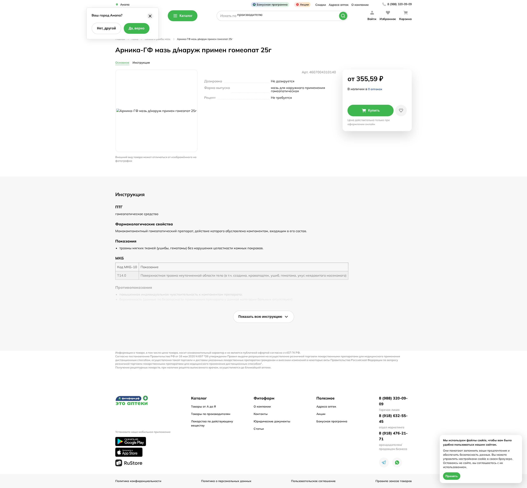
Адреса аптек (339, 5)
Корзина (405, 19)
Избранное (388, 19)
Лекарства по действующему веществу (212, 423)
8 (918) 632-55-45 (393, 418)
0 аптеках (375, 89)
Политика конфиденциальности (138, 481)
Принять (451, 476)
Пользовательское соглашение (313, 481)
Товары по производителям (210, 414)
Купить (374, 110)
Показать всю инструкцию (260, 316)
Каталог (186, 15)
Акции (304, 4)
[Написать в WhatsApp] (397, 462)
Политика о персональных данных (226, 481)
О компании (359, 5)
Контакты (261, 414)
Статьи (259, 429)
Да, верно (137, 28)
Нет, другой (106, 28)
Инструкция (141, 62)
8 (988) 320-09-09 (399, 4)
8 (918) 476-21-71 (393, 436)
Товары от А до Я (203, 406)
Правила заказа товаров (393, 481)
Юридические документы (272, 421)
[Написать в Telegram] (384, 462)
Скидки (320, 5)
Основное (122, 62)
